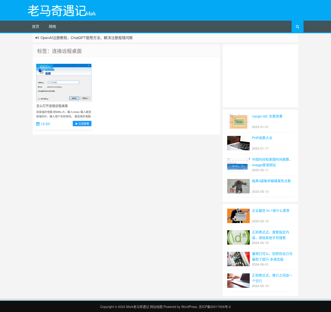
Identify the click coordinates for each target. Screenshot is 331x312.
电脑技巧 (44, 67)
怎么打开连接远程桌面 (52, 105)
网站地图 (156, 306)
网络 (52, 26)
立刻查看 (83, 123)
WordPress (189, 306)
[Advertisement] (260, 75)
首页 (35, 26)
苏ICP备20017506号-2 (215, 306)
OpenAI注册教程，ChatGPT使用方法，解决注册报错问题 (87, 37)
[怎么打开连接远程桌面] (63, 82)
